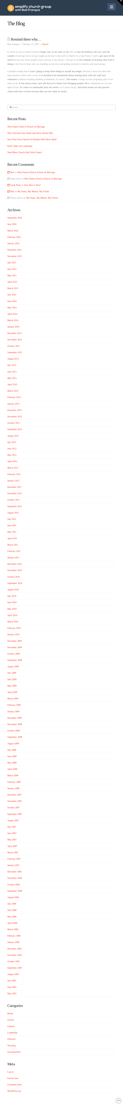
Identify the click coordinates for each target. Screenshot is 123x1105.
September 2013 (14, 352)
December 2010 (14, 564)
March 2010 (12, 622)
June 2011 (11, 525)
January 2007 (13, 865)
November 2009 (14, 647)
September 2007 (14, 814)
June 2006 (11, 910)
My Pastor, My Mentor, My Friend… (34, 191)
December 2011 (14, 487)
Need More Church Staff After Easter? (24, 152)
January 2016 (13, 243)
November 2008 (14, 724)
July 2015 (11, 262)
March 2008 (12, 775)
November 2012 (14, 416)
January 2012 (13, 481)
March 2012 (12, 468)
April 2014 (12, 314)
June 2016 (11, 224)
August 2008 (13, 743)
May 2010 (11, 609)
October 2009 (13, 654)
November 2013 (14, 340)
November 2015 (14, 256)
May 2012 (11, 455)
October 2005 (13, 961)
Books (10, 1013)
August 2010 (13, 589)
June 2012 (11, 448)
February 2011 (13, 551)
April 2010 (12, 615)
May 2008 (11, 763)
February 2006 (14, 936)
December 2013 (14, 333)
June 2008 (11, 756)
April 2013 (12, 384)
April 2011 (12, 538)
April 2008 (12, 769)
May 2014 (11, 307)
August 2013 (13, 359)
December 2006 (14, 872)
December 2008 (14, 718)
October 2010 (13, 577)
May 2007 (11, 839)
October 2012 (13, 423)
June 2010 (11, 602)
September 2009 (14, 660)
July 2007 (11, 827)
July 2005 (11, 980)
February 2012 (14, 474)
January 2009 (13, 711)
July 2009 (11, 673)
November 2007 (14, 801)
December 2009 (14, 641)
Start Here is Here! (32, 185)
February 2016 (14, 237)
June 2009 (11, 679)
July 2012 (11, 442)
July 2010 (11, 596)
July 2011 (11, 519)
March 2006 (12, 929)
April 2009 (12, 692)
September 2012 (14, 429)
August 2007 (13, 820)
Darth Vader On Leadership (19, 146)
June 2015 (11, 269)
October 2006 (13, 884)
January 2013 (13, 404)
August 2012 (13, 436)
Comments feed (14, 1084)
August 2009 (13, 666)
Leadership (12, 1032)
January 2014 (13, 327)
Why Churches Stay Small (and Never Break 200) (30, 133)
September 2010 (14, 583)
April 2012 (12, 461)
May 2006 (11, 916)
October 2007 (13, 807)
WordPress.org (14, 1091)
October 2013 (13, 346)
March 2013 (12, 391)
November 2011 (14, 493)
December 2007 (14, 795)
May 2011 (11, 532)
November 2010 (14, 570)
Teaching (11, 1045)
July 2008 (11, 750)
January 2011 (13, 557)
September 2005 (14, 968)
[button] (111, 7)
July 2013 (11, 365)
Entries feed (12, 1078)
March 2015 (12, 288)
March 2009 (12, 698)
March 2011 (12, 545)
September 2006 (14, 891)
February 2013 (14, 397)
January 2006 (13, 942)
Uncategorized (13, 1052)
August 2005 (13, 974)
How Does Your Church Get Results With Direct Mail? (32, 139)
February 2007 (14, 859)
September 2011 (14, 506)
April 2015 (12, 282)
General (10, 1026)
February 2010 (14, 628)
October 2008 (13, 730)
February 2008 (14, 782)
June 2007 (11, 833)
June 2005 (11, 987)
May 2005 (11, 993)
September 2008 (14, 737)
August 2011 (13, 513)
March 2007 (12, 852)
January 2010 (13, 634)
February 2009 (14, 705)
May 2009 (11, 686)
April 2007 (12, 846)
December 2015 (14, 250)
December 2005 (14, 949)
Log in (10, 1072)
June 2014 (11, 301)
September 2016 (14, 218)
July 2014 (11, 295)
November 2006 (14, 878)
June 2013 (11, 372)
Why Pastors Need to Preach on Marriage (26, 127)
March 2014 (12, 320)
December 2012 (14, 410)
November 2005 (14, 955)
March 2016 (12, 231)
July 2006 (11, 904)
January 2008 (13, 788)
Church (45, 44)
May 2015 (11, 275)
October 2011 (13, 500)
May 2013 (11, 378)
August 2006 (13, 897)
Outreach (11, 1039)
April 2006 (12, 923)
